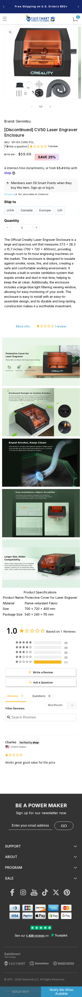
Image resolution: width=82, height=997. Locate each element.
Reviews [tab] (12, 696)
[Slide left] (31, 106)
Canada (27, 210)
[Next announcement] (78, 6)
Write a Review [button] (43, 672)
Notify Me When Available (61, 992)
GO (64, 826)
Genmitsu (23, 121)
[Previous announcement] (3, 6)
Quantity (11, 220)
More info (23, 326)
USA (10, 210)
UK (59, 210)
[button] (4, 18)
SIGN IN (42, 10)
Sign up (36, 188)
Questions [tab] (38, 696)
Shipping (9, 194)
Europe (45, 210)
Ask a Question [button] (43, 682)
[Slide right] (50, 106)
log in (50, 188)
